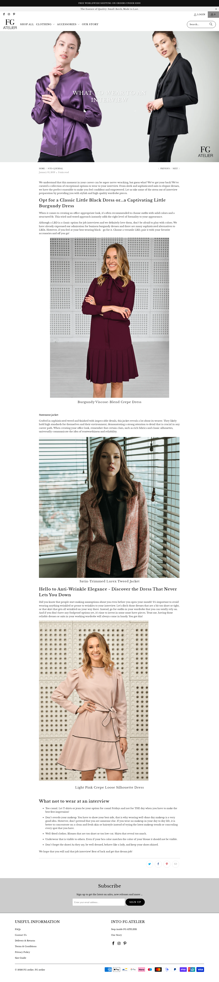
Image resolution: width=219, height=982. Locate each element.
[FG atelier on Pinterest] (14, 14)
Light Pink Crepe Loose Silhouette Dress (109, 787)
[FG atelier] (10, 24)
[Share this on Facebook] (158, 864)
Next (175, 169)
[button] (45, 24)
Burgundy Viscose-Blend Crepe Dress (110, 402)
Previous (165, 169)
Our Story (116, 935)
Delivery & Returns (25, 940)
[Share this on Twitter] (149, 864)
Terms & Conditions (26, 946)
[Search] (211, 24)
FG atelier (28, 969)
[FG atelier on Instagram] (8, 14)
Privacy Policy (22, 952)
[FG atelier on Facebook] (3, 14)
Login (201, 14)
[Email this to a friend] (175, 864)
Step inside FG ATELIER (124, 929)
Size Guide (20, 958)
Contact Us (21, 935)
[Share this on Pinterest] (166, 864)
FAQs (18, 929)
